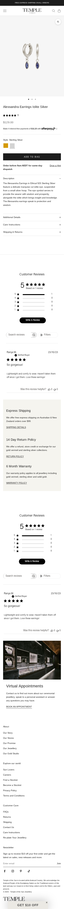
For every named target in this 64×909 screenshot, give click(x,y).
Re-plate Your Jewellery (14, 837)
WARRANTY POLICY (16, 483)
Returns (7, 817)
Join (59, 863)
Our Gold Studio (11, 753)
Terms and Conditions (14, 795)
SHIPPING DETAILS (16, 427)
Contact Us (8, 827)
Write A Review (33, 320)
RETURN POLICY (15, 456)
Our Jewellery (10, 748)
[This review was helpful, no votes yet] (49, 389)
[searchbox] (18, 335)
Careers (7, 775)
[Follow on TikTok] (28, 871)
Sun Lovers (8, 769)
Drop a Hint (55, 165)
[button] (28, 905)
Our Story (8, 733)
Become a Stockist (12, 785)
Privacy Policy (10, 790)
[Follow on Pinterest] (20, 871)
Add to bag (32, 157)
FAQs (6, 811)
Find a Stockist (10, 780)
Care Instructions (11, 832)
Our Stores (8, 738)
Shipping (7, 822)
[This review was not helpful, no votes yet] (55, 389)
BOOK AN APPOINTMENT (19, 706)
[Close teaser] (46, 902)
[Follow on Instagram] (12, 871)
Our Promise (9, 743)
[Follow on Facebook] (4, 871)
